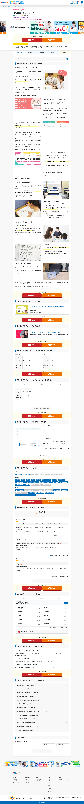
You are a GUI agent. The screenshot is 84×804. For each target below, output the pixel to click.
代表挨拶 (49, 780)
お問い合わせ (50, 791)
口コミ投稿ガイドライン (51, 788)
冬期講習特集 (27, 782)
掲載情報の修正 (38, 779)
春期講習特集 (27, 779)
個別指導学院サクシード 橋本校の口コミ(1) (60, 535)
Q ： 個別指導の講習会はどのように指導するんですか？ (29, 718)
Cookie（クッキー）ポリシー (52, 785)
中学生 (42, 384)
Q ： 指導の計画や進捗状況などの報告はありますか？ (29, 715)
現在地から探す (15, 779)
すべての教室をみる (42, 750)
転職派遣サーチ (61, 779)
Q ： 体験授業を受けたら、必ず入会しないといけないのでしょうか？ (32, 711)
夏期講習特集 (27, 780)
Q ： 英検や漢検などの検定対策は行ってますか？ (28, 726)
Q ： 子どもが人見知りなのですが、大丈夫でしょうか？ (29, 703)
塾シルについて (50, 779)
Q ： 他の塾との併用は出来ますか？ (25, 688)
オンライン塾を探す (16, 782)
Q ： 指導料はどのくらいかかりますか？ (26, 707)
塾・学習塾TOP (4, 6)
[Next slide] (55, 27)
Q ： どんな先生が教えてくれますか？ (25, 696)
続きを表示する (42, 455)
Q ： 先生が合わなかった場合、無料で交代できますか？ (29, 700)
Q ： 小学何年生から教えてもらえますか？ (26, 730)
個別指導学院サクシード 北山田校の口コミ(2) (60, 576)
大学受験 (24, 598)
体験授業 (32, 39)
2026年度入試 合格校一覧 (27, 631)
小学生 (24, 384)
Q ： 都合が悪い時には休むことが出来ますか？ (27, 692)
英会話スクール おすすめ (63, 782)
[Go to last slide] (29, 27)
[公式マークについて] (15, 15)
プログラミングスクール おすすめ (64, 780)
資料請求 (52, 39)
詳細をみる (30, 403)
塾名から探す (10, 6)
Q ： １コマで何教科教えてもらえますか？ (26, 685)
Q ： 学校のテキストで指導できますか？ (26, 722)
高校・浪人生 (60, 384)
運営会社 (49, 782)
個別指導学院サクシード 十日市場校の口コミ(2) (59, 555)
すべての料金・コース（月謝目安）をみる (42, 408)
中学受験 (60, 598)
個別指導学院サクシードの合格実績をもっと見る (59, 627)
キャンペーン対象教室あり (19, 9)
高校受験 (42, 598)
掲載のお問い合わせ (39, 780)
